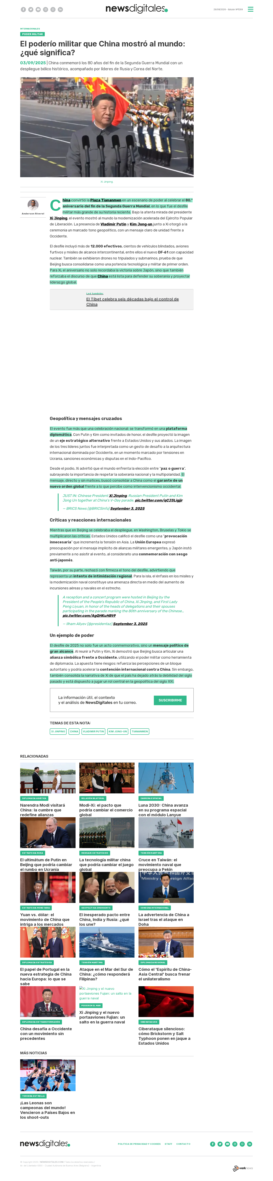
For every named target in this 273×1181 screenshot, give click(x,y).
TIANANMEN (140, 731)
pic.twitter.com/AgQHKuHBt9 (89, 615)
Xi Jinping (118, 496)
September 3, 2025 (127, 508)
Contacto (183, 1144)
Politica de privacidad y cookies (139, 1144)
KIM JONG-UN (118, 731)
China (66, 200)
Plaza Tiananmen (105, 200)
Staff (168, 1144)
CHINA (74, 731)
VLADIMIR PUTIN (93, 731)
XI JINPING (58, 731)
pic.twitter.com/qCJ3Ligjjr (158, 500)
